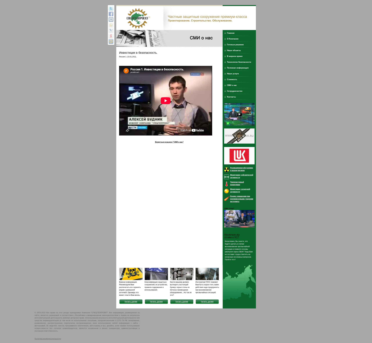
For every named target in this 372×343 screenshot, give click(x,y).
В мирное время (235, 56)
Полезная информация (238, 68)
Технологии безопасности (239, 62)
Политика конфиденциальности (48, 339)
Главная (231, 33)
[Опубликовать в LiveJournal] (111, 30)
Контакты (231, 97)
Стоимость (232, 79)
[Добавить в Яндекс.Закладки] (111, 36)
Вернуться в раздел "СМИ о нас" (169, 142)
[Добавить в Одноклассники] (111, 25)
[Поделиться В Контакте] (111, 19)
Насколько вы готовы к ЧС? (232, 236)
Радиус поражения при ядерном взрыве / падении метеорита (241, 199)
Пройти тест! (230, 260)
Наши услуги (233, 74)
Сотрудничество (234, 91)
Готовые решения (235, 45)
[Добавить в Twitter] (111, 8)
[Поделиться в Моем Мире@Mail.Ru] (111, 41)
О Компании (232, 39)
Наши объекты (234, 50)
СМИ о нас (232, 85)
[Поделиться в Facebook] (111, 14)
